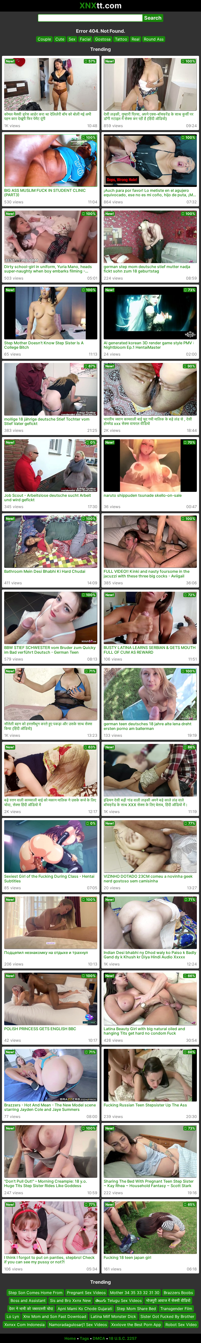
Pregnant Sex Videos (86, 1292)
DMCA (99, 1338)
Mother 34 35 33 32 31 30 (134, 1292)
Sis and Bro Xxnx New (70, 1300)
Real (135, 39)
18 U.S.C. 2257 (123, 1338)
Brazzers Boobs (178, 1292)
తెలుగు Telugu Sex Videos (118, 1300)
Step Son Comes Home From (35, 1292)
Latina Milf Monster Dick (113, 1316)
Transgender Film (176, 1308)
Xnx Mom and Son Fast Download (54, 1316)
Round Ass (153, 39)
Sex (72, 39)
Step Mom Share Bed (136, 1308)
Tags (84, 1338)
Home (70, 1338)
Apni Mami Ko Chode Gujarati (85, 1308)
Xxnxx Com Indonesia (24, 1324)
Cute (59, 39)
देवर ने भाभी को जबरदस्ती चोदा (31, 1308)
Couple (44, 39)
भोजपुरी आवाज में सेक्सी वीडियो (168, 1300)
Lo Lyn (13, 1316)
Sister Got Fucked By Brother (167, 1316)
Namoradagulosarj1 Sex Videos (78, 1324)
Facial (85, 39)
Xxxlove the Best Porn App (136, 1324)
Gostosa (103, 39)
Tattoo (121, 39)
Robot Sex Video (181, 1324)
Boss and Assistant (28, 1300)
